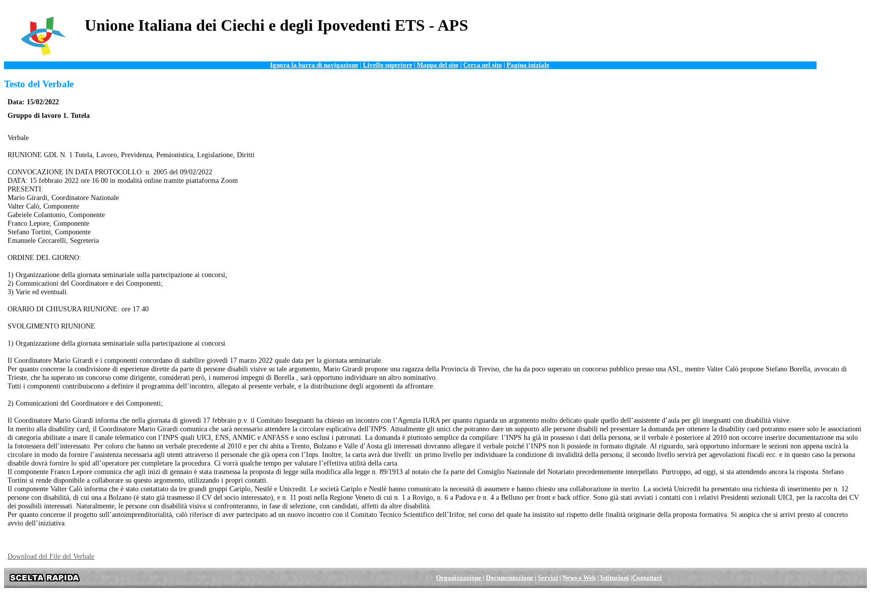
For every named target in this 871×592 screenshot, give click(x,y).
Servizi (548, 577)
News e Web (579, 577)
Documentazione (509, 577)
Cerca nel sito (482, 65)
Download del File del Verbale (51, 556)
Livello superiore (387, 65)
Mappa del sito (438, 65)
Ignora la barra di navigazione (314, 65)
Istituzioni (614, 577)
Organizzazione (458, 577)
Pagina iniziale (528, 65)
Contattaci (647, 577)
